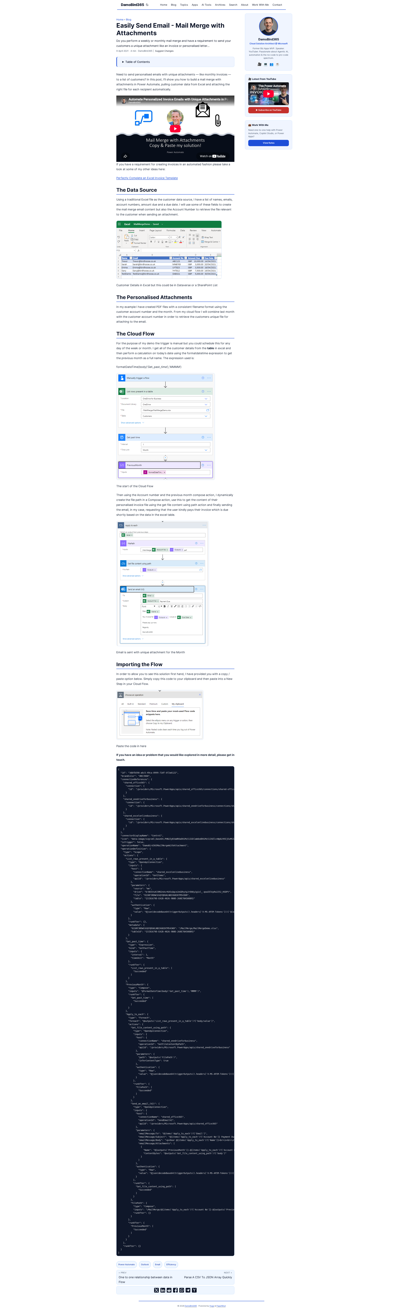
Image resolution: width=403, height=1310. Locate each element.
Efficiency (171, 1264)
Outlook (145, 1264)
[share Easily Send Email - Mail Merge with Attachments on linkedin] (162, 1290)
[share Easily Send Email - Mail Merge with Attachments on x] (156, 1290)
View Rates (268, 143)
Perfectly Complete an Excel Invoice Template (147, 178)
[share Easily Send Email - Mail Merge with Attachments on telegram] (188, 1290)
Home (119, 19)
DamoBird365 (132, 5)
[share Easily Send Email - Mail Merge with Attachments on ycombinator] (194, 1290)
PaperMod (221, 1306)
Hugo (212, 1306)
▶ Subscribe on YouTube (268, 110)
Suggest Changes (164, 51)
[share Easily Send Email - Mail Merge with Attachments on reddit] (169, 1290)
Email (157, 1264)
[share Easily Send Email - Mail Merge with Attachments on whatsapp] (181, 1290)
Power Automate (126, 1264)
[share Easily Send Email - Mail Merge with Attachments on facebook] (175, 1290)
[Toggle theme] (147, 4)
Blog (128, 19)
